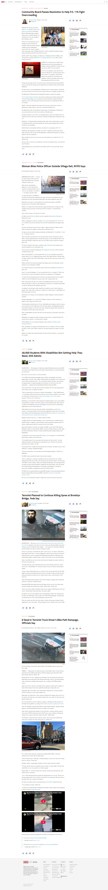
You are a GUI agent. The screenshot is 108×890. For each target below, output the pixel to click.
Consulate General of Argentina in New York (53, 703)
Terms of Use (25, 884)
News (26, 1)
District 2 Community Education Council (46, 57)
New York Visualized (55, 867)
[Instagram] (61, 871)
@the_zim (33, 362)
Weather (44, 880)
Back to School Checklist (56, 864)
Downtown (25, 349)
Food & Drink (45, 869)
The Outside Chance (55, 866)
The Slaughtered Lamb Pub (48, 250)
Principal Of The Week (56, 874)
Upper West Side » (73, 656)
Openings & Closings (55, 872)
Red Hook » (72, 193)
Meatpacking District (26, 323)
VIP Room (55, 322)
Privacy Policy (30, 884)
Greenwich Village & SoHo (29, 162)
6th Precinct (32, 216)
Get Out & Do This (55, 871)
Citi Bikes (50, 782)
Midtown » (72, 44)
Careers (71, 871)
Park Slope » (72, 38)
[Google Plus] (61, 869)
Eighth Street (60, 267)
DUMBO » (71, 180)
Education (46, 8)
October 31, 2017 (36, 840)
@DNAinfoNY (26, 844)
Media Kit (71, 872)
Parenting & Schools (46, 872)
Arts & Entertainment (46, 864)
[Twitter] (61, 864)
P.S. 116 (26, 29)
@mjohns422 (33, 21)
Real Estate (45, 875)
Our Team (71, 869)
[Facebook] (61, 866)
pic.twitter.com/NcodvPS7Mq (39, 838)
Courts (29, 491)
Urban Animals (45, 879)
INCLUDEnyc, (43, 435)
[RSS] (61, 872)
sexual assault (45, 221)
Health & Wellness (46, 871)
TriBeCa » (71, 643)
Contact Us (71, 867)
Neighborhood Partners (74, 864)
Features (32, 1)
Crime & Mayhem (40, 162)
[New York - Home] (4, 2)
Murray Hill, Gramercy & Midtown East (32, 8)
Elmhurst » (72, 51)
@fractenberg (33, 504)
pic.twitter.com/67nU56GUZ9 (51, 844)
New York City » (73, 200)
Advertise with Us (73, 866)
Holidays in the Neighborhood (57, 877)
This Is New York (55, 875)
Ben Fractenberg (34, 503)
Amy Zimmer (33, 360)
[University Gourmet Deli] (53, 184)
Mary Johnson (33, 20)
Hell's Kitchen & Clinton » (75, 187)
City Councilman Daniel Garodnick (30, 97)
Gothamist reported (35, 789)
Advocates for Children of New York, (48, 396)
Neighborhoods (18, 1)
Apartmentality (54, 869)
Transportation (45, 877)
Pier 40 (57, 221)
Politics (44, 874)
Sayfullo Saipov (47, 551)
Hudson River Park (54, 216)
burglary (34, 292)
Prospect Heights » (73, 31)
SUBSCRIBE (64, 876)
